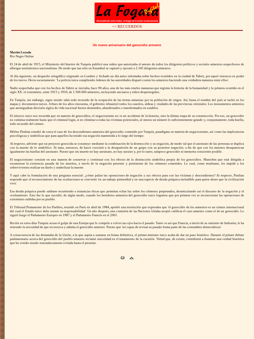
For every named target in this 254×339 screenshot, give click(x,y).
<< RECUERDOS (127, 26)
